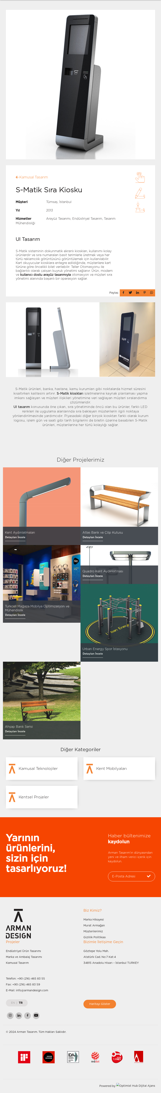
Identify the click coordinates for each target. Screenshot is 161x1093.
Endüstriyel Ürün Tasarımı (23, 951)
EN (13, 1003)
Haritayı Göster (99, 1004)
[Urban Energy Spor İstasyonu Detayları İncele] (119, 622)
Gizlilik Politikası (94, 937)
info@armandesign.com (32, 990)
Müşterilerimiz (93, 931)
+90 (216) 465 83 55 (31, 978)
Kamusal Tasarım (17, 963)
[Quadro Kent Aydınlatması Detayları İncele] (119, 564)
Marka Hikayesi (93, 919)
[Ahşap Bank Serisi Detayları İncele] (41, 700)
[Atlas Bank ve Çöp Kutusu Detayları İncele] (119, 506)
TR (21, 1003)
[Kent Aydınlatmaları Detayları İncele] (41, 506)
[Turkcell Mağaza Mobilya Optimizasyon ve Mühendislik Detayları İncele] (41, 584)
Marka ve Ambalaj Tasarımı (24, 957)
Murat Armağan (94, 925)
